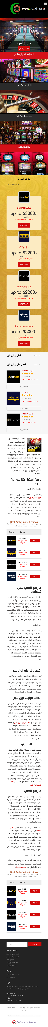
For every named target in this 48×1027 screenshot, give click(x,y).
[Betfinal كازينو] (24, 197)
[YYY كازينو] (24, 236)
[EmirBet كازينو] (24, 276)
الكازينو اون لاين (12, 965)
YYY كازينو (24, 247)
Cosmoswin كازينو (24, 326)
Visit (35, 540)
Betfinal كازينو (24, 208)
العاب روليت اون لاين (22, 722)
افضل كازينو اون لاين (13, 974)
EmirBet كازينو (24, 286)
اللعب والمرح (24, 48)
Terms (24, 1010)
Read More (24, 78)
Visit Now (24, 225)
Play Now (24, 387)
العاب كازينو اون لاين (13, 953)
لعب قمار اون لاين (12, 962)
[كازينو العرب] (28, 14)
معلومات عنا (21, 867)
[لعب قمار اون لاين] (24, 137)
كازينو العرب (10, 959)
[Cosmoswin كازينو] (24, 315)
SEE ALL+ (37, 356)
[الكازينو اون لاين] (24, 106)
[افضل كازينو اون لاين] (24, 75)
